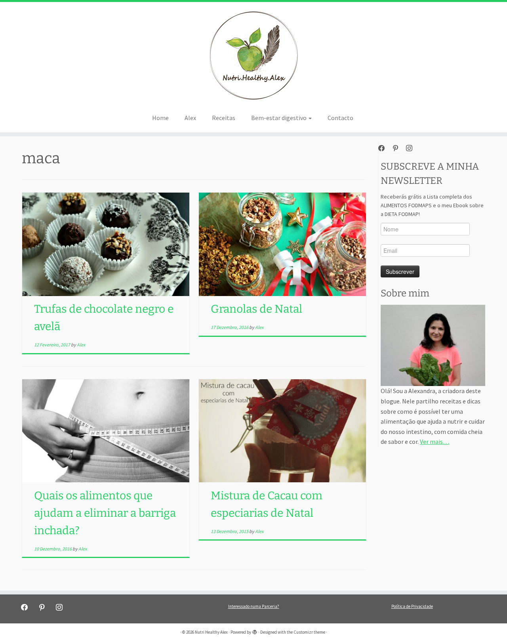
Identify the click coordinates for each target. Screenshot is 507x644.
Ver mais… (434, 441)
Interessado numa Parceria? (253, 606)
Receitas (223, 118)
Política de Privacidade (412, 606)
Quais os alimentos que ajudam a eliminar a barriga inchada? (105, 513)
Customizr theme (309, 632)
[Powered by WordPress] (254, 630)
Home (160, 118)
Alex (190, 118)
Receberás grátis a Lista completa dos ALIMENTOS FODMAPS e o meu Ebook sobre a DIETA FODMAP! (432, 205)
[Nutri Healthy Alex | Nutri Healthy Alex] (253, 55)
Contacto (340, 118)
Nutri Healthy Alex (211, 632)
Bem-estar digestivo (279, 118)
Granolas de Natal (256, 308)
